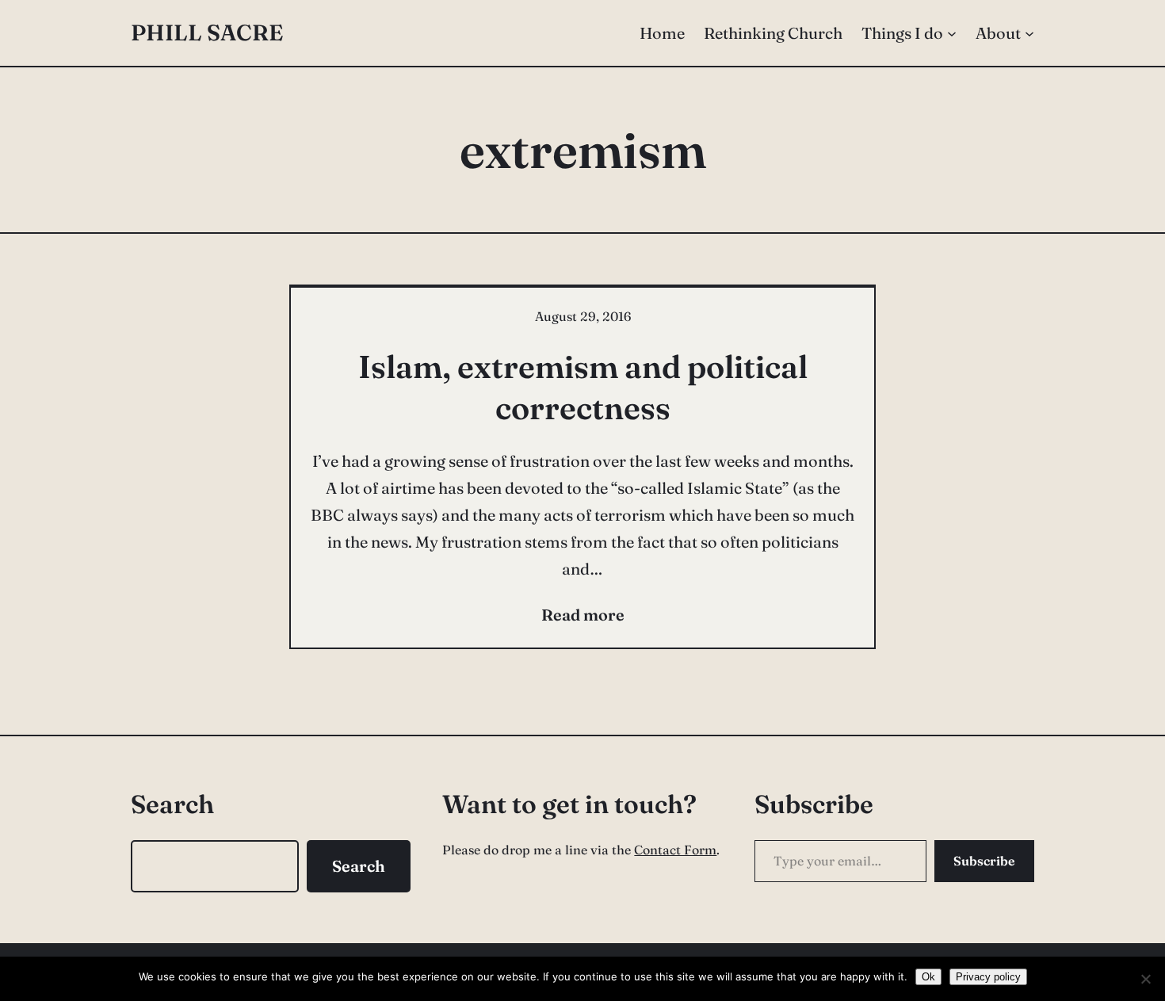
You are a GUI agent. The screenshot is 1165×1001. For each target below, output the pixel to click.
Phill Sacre (207, 32)
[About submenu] (1029, 33)
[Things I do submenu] (952, 33)
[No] (1145, 979)
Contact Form (675, 850)
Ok (928, 977)
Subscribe (984, 861)
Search (358, 866)
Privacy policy (988, 977)
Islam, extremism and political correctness (583, 387)
